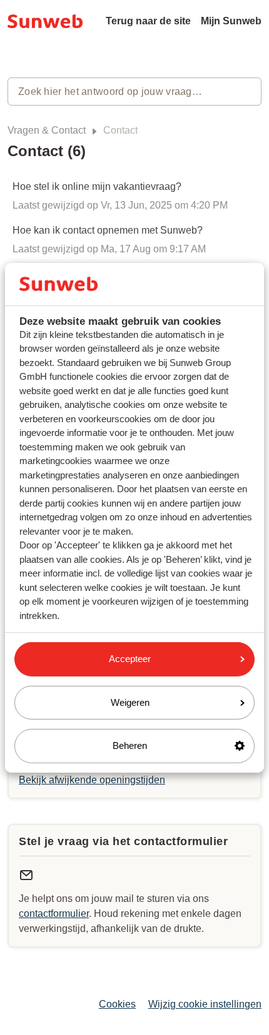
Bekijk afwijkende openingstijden (92, 780)
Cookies (117, 1004)
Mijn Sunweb (231, 21)
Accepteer (130, 658)
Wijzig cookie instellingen (204, 1004)
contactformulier (54, 913)
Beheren (130, 745)
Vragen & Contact (47, 130)
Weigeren (130, 702)
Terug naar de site (148, 21)
